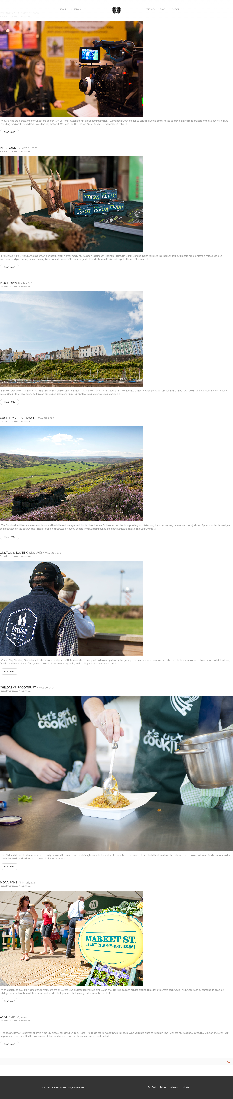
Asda (13, 1017)
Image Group (19, 283)
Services (150, 9)
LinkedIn (185, 1087)
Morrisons (18, 882)
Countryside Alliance (27, 418)
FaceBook (152, 1087)
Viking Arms (19, 148)
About (63, 9)
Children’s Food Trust (27, 687)
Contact (175, 9)
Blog (162, 9)
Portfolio (76, 9)
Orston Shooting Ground (30, 552)
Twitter (163, 1087)
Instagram (174, 1087)
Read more (9, 132)
